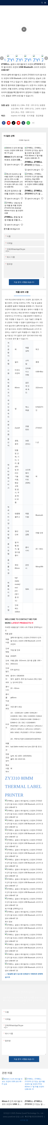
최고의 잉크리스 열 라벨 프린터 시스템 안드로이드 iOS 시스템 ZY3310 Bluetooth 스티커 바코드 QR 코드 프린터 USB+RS (13, 192)
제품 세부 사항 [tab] (22, 292)
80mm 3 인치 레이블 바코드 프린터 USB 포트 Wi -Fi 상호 (13, 158)
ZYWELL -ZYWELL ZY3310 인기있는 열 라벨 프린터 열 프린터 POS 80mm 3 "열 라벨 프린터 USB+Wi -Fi (34, 163)
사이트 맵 (24, 1120)
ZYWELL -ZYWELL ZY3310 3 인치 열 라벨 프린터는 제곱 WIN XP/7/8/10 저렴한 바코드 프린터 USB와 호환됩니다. (34, 192)
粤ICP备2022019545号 (34, 1117)
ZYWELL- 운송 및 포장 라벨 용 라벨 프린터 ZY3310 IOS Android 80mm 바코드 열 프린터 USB (13, 218)
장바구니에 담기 (13, 165)
